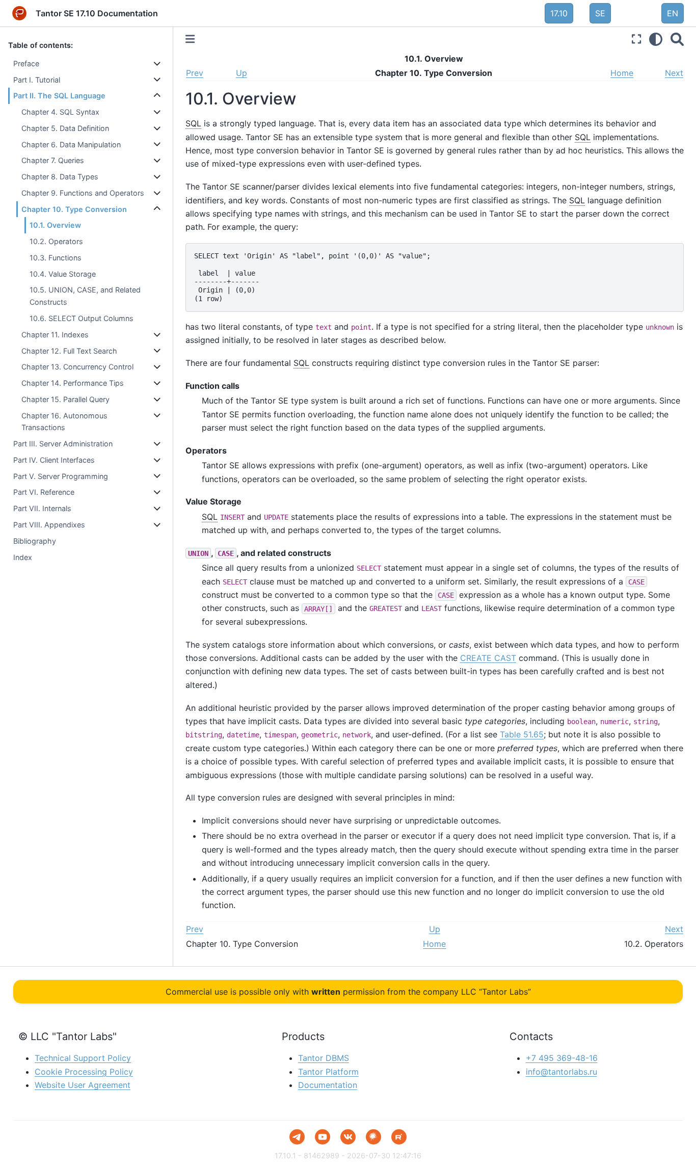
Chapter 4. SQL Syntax (60, 112)
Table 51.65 (522, 734)
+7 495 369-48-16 (562, 1058)
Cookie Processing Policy (84, 1072)
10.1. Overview (55, 225)
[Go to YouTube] (322, 1137)
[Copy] (672, 254)
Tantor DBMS (323, 1058)
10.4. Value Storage (63, 274)
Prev (194, 73)
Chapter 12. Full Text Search (69, 351)
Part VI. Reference (43, 492)
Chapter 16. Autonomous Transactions (64, 421)
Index (22, 557)
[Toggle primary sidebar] (190, 39)
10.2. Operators (56, 241)
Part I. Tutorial (36, 79)
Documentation (327, 1085)
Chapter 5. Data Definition (65, 128)
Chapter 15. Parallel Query (65, 399)
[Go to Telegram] (297, 1137)
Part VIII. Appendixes (49, 524)
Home (621, 73)
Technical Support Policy (83, 1058)
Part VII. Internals (42, 508)
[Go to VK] (348, 1137)
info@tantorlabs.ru (561, 1072)
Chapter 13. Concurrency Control (77, 366)
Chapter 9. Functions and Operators (82, 193)
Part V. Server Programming (60, 476)
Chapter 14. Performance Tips (72, 383)
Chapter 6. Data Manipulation (71, 144)
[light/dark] (655, 39)
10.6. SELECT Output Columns (81, 318)
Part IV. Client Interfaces (54, 460)
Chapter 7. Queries (52, 160)
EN (672, 13)
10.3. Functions (56, 257)
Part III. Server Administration (63, 443)
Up (241, 73)
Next (674, 73)
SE (600, 13)
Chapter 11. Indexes (55, 334)
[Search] (677, 39)
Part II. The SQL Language (59, 95)
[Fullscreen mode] (636, 39)
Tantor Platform (328, 1072)
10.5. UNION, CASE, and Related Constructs (85, 295)
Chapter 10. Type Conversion (74, 209)
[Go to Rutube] (399, 1137)
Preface (26, 63)
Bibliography (34, 541)
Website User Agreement (82, 1085)
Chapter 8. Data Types (59, 176)
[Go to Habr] (373, 1137)
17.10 (559, 13)
